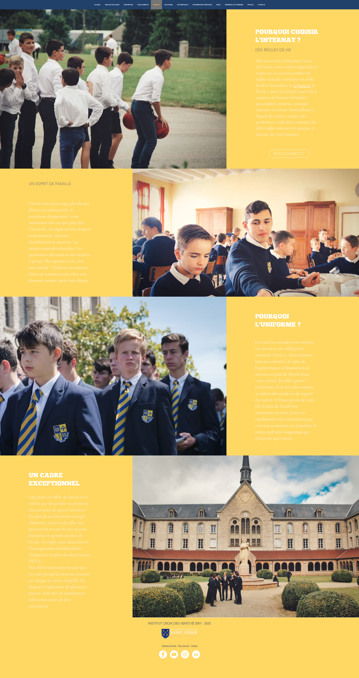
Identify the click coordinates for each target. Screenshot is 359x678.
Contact (194, 645)
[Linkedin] (196, 654)
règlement (301, 85)
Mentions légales (169, 645)
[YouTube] (174, 654)
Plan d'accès (183, 645)
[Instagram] (185, 654)
